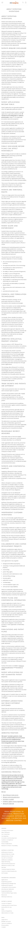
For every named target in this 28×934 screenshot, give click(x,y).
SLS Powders (4, 873)
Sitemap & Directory (6, 896)
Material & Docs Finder (7, 856)
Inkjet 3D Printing (5, 861)
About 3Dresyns (5, 832)
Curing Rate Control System (8, 887)
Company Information (7, 830)
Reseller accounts (6, 921)
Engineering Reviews (6, 891)
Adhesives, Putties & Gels (7, 865)
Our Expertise (4, 836)
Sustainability (4, 842)
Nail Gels (3, 867)
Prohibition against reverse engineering (13, 801)
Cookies (3, 927)
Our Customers (5, 834)
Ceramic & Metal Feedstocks (9, 871)
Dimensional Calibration (7, 889)
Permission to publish (8, 799)
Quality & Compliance (7, 840)
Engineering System (6, 881)
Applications (4, 879)
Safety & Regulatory (6, 911)
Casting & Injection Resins (8, 869)
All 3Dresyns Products (7, 852)
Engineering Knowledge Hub (8, 883)
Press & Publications (6, 843)
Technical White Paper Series (9, 893)
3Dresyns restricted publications (11, 797)
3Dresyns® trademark (8, 803)
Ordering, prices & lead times (9, 905)
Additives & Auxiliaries (7, 860)
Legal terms (4, 919)
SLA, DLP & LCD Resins (6, 858)
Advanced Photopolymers (8, 863)
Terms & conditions (6, 923)
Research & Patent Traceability (9, 845)
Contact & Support (6, 903)
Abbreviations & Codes (7, 913)
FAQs (2, 909)
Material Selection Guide (7, 854)
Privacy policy (5, 925)
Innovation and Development (9, 838)
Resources (4, 895)
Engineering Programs (7, 885)
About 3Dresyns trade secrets (10, 795)
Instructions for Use (6, 907)
